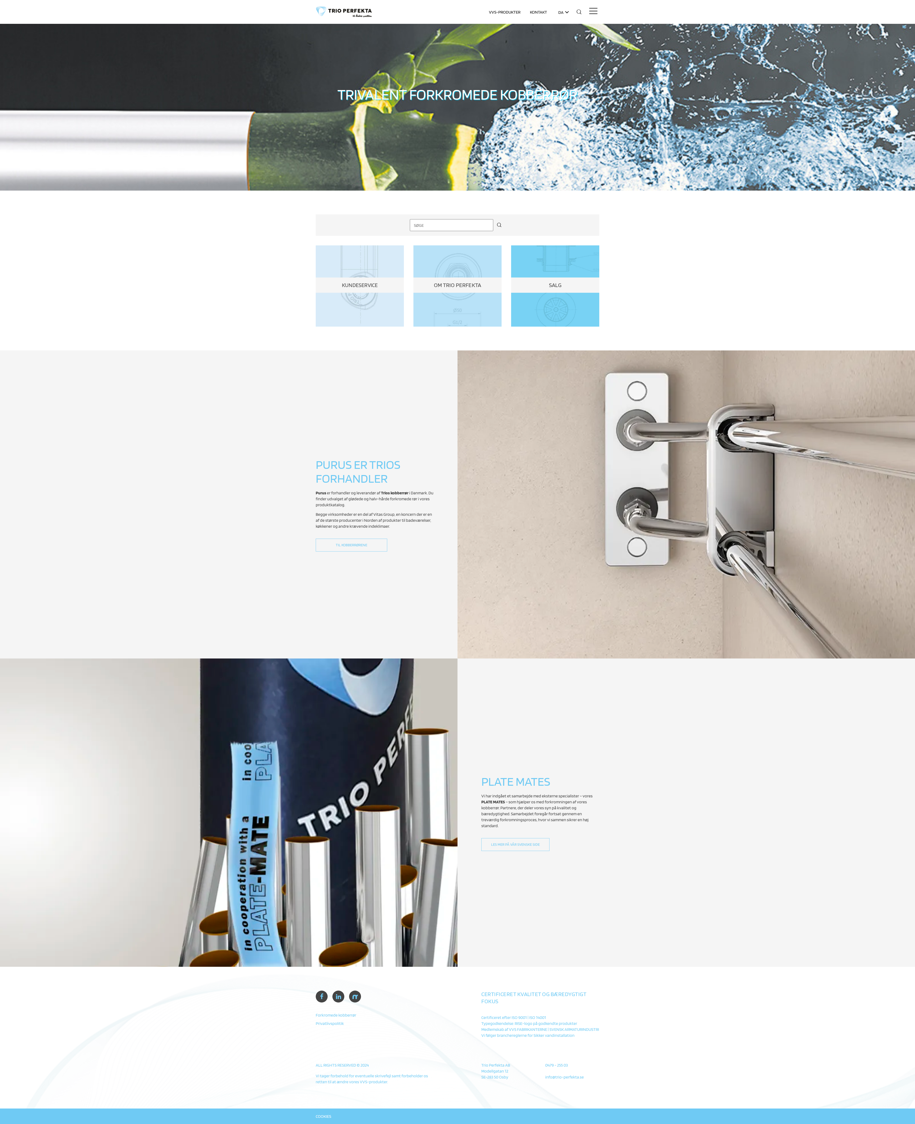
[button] (579, 12)
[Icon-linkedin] (338, 996)
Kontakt (538, 12)
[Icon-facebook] (322, 996)
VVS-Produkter (504, 12)
